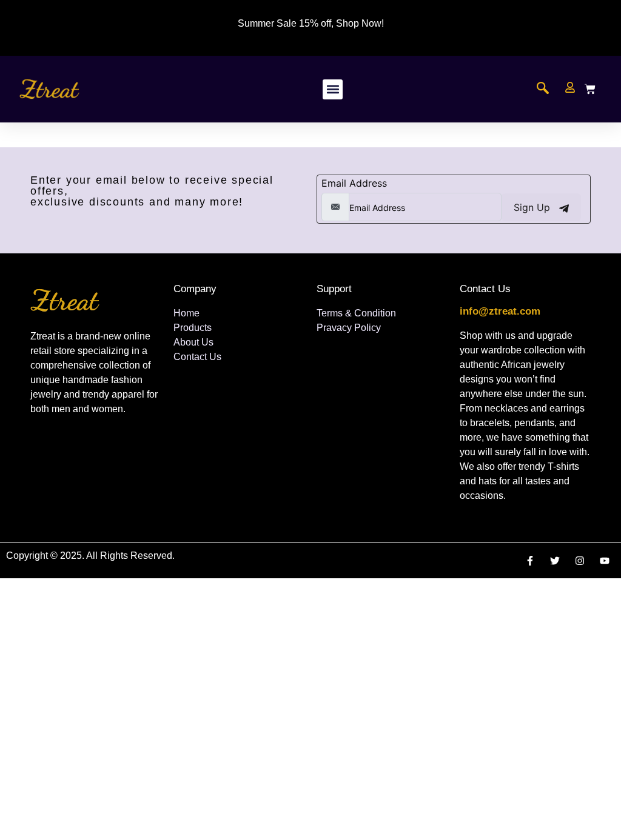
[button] (333, 89)
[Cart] (590, 89)
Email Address (354, 183)
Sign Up (533, 207)
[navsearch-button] (543, 89)
